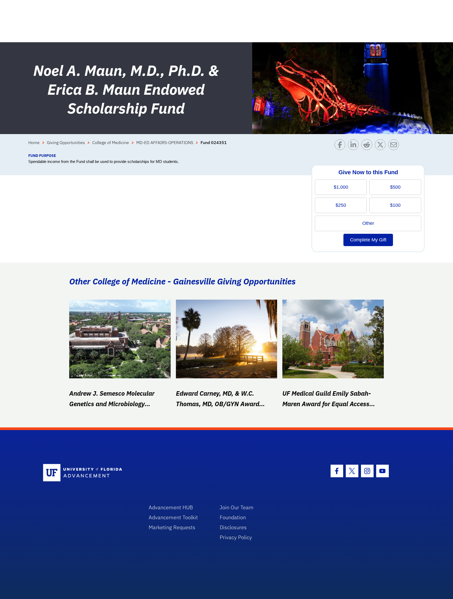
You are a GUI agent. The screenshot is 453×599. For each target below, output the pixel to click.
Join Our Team (237, 507)
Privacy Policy (236, 537)
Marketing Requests (172, 527)
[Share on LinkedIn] (354, 146)
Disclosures (233, 527)
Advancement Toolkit (173, 517)
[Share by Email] (395, 146)
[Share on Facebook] (341, 146)
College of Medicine (110, 142)
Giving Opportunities (66, 142)
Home (34, 142)
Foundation (233, 517)
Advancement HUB (171, 507)
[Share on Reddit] (368, 146)
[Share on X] (381, 146)
